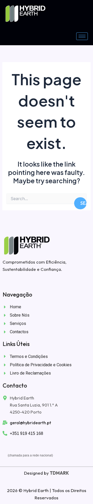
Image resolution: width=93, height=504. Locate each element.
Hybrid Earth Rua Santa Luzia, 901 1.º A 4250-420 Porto (34, 405)
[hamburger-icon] (82, 36)
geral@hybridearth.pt (30, 422)
